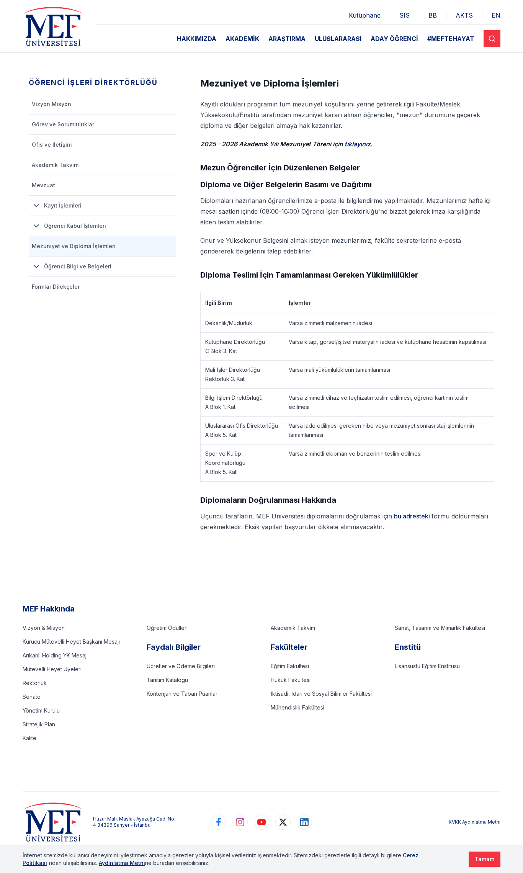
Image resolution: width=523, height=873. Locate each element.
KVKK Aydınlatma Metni (474, 822)
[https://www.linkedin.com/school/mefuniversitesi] (304, 822)
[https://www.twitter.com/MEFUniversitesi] (283, 822)
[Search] (492, 38)
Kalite (29, 738)
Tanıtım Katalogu (167, 680)
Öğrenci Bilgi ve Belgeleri (77, 266)
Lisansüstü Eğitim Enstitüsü (427, 666)
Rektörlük (35, 683)
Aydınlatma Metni (122, 863)
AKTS (464, 15)
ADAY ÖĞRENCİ (394, 39)
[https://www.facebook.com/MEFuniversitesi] (218, 822)
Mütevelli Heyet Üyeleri (52, 669)
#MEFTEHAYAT (450, 39)
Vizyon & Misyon (44, 628)
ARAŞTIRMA (287, 39)
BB (432, 15)
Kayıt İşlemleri (63, 205)
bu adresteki (412, 516)
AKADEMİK (242, 39)
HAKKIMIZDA (196, 39)
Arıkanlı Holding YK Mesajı (55, 655)
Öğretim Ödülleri (167, 628)
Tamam (484, 859)
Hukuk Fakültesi (291, 680)
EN (496, 15)
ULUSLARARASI (338, 39)
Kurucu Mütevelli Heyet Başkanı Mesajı (71, 641)
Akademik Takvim (293, 628)
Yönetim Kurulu (41, 710)
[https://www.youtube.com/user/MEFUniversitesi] (261, 822)
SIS (404, 15)
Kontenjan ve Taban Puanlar (182, 693)
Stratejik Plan (39, 724)
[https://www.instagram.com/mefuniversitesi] (240, 822)
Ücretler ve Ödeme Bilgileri (181, 666)
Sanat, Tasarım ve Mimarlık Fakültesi (440, 628)
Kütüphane (365, 15)
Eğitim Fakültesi (290, 666)
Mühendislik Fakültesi (297, 707)
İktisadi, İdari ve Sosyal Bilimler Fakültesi (321, 693)
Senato (32, 696)
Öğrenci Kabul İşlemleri (75, 225)
